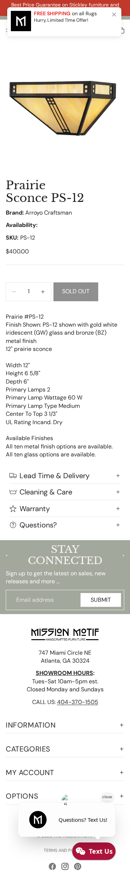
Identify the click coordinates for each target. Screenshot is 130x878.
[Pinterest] (77, 866)
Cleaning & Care (46, 492)
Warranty (35, 508)
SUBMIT (101, 600)
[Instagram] (65, 866)
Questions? (38, 525)
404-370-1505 (77, 702)
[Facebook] (52, 866)
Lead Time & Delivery (55, 475)
